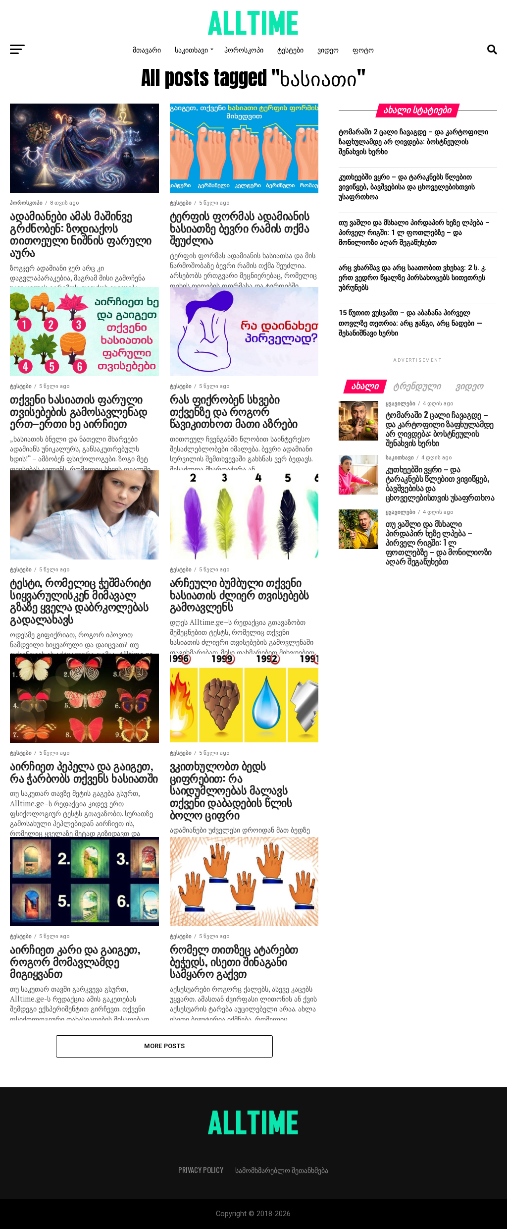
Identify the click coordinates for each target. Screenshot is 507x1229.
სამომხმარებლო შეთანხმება (281, 1170)
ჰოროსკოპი (243, 49)
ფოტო (363, 49)
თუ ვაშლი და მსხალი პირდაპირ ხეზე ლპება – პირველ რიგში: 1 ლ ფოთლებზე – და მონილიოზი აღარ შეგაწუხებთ (414, 233)
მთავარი (147, 49)
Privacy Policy (200, 1170)
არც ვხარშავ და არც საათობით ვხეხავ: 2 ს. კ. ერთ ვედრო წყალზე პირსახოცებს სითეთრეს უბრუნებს (413, 278)
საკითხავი (191, 49)
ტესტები (290, 49)
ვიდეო (328, 49)
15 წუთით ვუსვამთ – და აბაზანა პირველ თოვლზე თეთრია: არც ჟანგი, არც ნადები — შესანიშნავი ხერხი (410, 323)
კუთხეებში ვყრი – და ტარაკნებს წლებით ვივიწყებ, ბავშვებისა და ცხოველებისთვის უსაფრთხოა (407, 187)
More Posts (164, 1046)
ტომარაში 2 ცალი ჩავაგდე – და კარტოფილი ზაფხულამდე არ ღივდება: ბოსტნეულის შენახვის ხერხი (413, 142)
